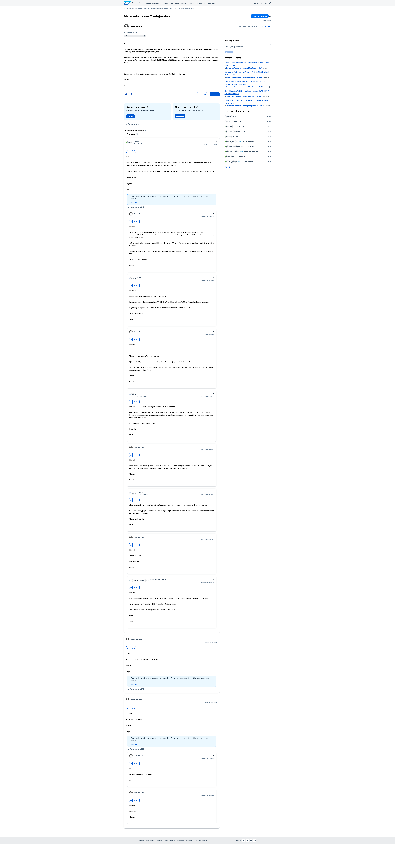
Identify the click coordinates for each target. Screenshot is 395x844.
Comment (214, 94)
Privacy (141, 840)
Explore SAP (258, 3)
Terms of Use (149, 840)
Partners (184, 3)
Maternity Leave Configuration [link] (185, 8)
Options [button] (270, 16)
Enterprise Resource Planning (159, 8)
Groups (165, 3)
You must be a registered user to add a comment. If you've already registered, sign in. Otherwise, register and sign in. (170, 197)
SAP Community (128, 8)
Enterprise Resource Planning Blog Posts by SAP (244, 68)
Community (136, 3)
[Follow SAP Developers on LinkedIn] (255, 840)
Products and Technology (152, 3)
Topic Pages (211, 3)
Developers (175, 3)
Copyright (159, 840)
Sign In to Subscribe (260, 16)
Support (189, 840)
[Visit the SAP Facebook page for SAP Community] (244, 840)
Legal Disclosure (169, 840)
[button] (262, 26)
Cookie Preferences (200, 840)
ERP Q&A (172, 8)
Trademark (180, 840)
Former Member (136, 26)
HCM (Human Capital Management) (135, 36)
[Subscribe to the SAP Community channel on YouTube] (251, 840)
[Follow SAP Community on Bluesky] (247, 840)
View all (227, 167)
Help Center (201, 3)
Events (192, 3)
